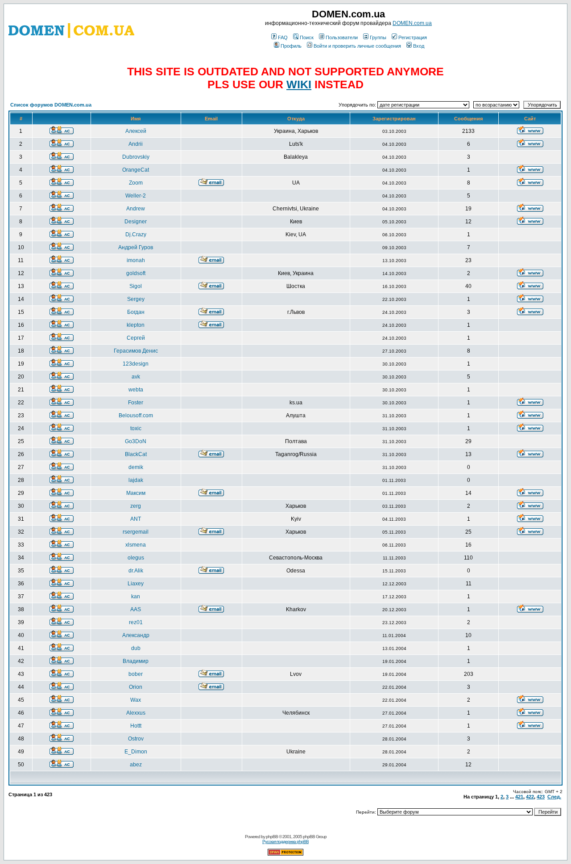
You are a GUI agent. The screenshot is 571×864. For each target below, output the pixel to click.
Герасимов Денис (136, 351)
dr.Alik (135, 571)
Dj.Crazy (135, 234)
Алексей (135, 131)
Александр (135, 635)
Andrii (135, 144)
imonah (136, 260)
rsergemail (136, 532)
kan (135, 596)
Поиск (307, 37)
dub (136, 648)
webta (135, 390)
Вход (418, 46)
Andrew (135, 209)
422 (530, 796)
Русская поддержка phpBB (285, 841)
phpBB (272, 836)
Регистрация (412, 37)
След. (554, 796)
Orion (135, 687)
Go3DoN (135, 441)
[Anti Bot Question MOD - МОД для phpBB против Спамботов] (285, 854)
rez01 (136, 622)
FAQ (283, 37)
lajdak (135, 480)
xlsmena (135, 545)
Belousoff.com (136, 415)
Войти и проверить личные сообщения (357, 46)
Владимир (136, 661)
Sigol (135, 286)
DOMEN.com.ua (412, 23)
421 (519, 796)
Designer (135, 221)
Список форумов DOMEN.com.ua (50, 104)
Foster (135, 402)
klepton (136, 325)
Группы (378, 37)
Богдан (136, 312)
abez (136, 764)
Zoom (136, 183)
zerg (135, 506)
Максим (135, 493)
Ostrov (136, 739)
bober (135, 674)
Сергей (136, 338)
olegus (136, 558)
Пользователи (342, 37)
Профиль (291, 46)
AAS (135, 609)
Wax (135, 700)
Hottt (135, 726)
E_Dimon (135, 752)
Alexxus (135, 713)
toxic (135, 428)
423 (541, 796)
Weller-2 (135, 196)
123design (136, 364)
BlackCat (136, 454)
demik (135, 467)
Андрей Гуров (135, 247)
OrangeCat (135, 170)
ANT (135, 519)
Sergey (136, 299)
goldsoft (135, 273)
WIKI (298, 84)
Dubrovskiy (135, 157)
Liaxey (136, 583)
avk (136, 377)
